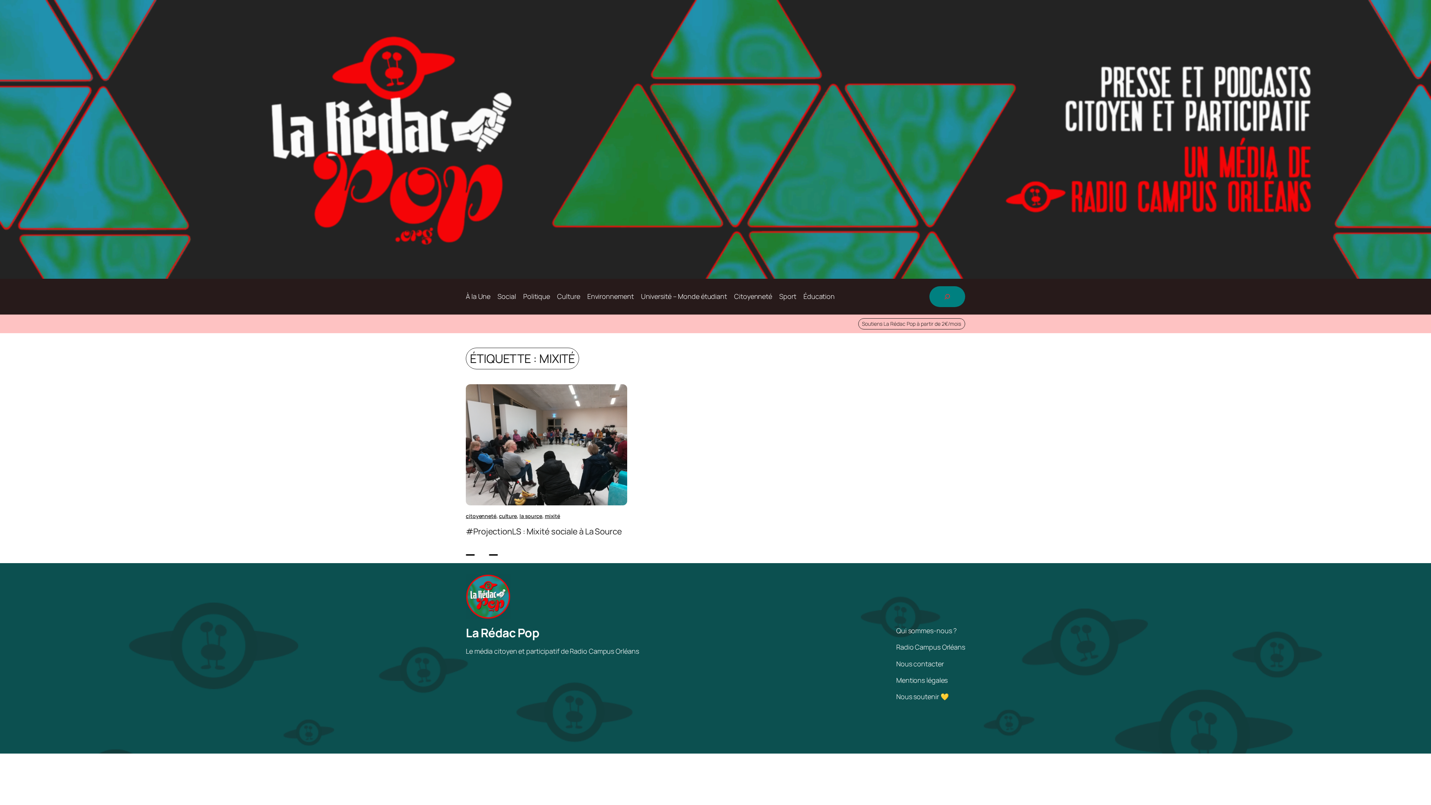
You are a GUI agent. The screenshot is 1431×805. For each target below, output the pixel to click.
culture (508, 516)
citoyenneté (481, 516)
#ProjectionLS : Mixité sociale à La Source (544, 531)
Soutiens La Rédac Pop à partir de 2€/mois (911, 323)
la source (530, 516)
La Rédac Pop (502, 633)
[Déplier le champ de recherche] (947, 296)
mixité (552, 516)
